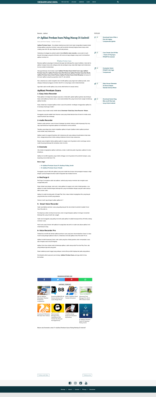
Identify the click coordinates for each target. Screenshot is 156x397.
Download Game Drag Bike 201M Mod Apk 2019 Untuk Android (110, 101)
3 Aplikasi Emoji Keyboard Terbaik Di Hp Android (71, 315)
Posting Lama (87, 375)
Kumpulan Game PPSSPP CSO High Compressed (108, 70)
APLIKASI (74, 2)
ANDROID (81, 2)
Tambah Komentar (55, 41)
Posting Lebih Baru (43, 375)
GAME (88, 2)
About (70, 389)
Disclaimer (92, 389)
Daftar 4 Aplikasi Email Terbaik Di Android (71, 297)
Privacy (84, 389)
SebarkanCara (47, 2)
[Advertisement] (78, 18)
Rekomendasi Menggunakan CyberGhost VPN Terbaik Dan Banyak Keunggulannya (56, 317)
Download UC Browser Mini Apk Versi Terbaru (43, 314)
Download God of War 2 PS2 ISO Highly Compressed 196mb (110, 39)
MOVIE (94, 2)
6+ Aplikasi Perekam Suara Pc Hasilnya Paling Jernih (57, 165)
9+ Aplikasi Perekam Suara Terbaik (51, 168)
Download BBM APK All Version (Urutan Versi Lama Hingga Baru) (57, 298)
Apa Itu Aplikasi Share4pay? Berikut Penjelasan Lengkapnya (42, 299)
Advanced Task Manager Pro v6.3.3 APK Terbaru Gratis (84, 298)
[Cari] (118, 2)
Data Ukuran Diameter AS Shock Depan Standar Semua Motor (110, 85)
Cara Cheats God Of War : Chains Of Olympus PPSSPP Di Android (110, 55)
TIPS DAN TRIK (65, 2)
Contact (77, 389)
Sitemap (63, 389)
